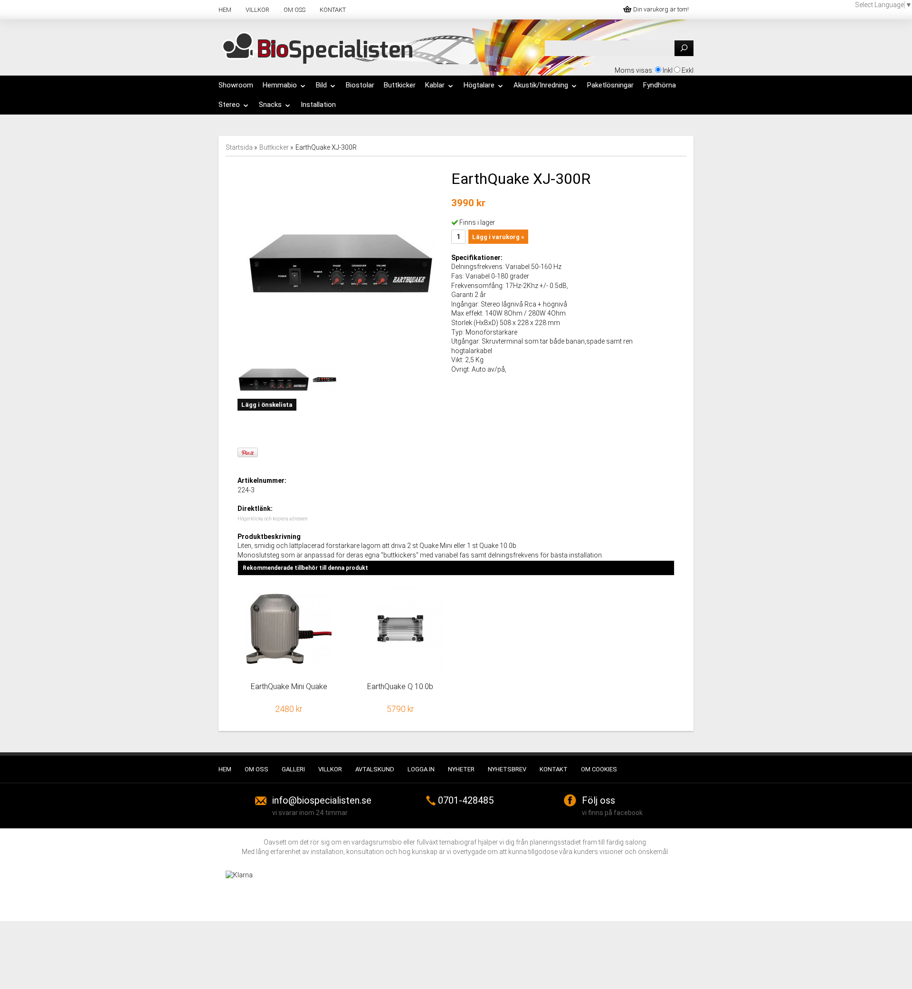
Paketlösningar (610, 85)
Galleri (293, 769)
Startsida (239, 147)
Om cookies (599, 769)
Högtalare (479, 85)
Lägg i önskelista (267, 404)
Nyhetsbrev (507, 769)
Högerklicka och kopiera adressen (273, 518)
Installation (318, 104)
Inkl (668, 70)
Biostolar (360, 85)
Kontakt (333, 9)
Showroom (235, 85)
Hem (224, 9)
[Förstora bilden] (341, 263)
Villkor (257, 9)
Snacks (270, 104)
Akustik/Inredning (540, 85)
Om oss (294, 9)
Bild (321, 85)
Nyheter (461, 769)
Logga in (421, 769)
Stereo (229, 104)
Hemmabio (280, 85)
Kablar (435, 85)
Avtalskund (374, 769)
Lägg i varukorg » (498, 236)
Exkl (688, 70)
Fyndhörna (659, 85)
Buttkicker (400, 85)
